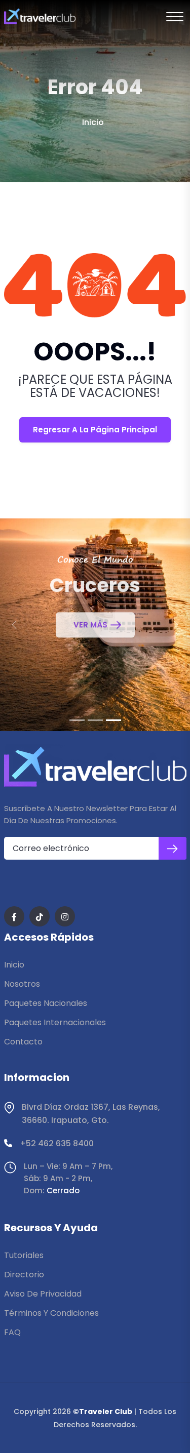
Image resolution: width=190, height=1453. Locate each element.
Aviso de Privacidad (43, 1294)
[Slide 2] (95, 720)
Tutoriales (24, 1255)
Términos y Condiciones (51, 1313)
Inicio (93, 122)
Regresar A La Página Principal (95, 429)
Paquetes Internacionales (55, 1022)
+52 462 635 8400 (57, 1143)
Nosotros (22, 984)
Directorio (24, 1274)
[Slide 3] (113, 720)
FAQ (12, 1332)
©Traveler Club (102, 1411)
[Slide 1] (77, 720)
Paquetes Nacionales (45, 1003)
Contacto (23, 1041)
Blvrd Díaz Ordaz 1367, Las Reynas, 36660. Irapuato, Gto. (91, 1113)
